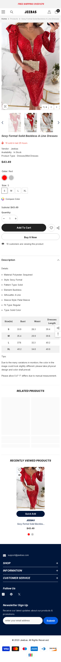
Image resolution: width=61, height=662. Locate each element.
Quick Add (30, 514)
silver (32, 534)
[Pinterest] (11, 594)
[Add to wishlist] (51, 228)
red (28, 534)
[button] (51, 107)
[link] (15, 441)
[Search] (11, 12)
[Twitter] (19, 594)
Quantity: (6, 212)
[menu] (3, 12)
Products (14, 19)
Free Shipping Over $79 (31, 4)
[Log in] (49, 12)
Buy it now (30, 237)
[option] (30, 66)
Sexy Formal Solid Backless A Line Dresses (30, 524)
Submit (51, 620)
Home (4, 19)
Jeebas (14, 148)
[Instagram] (3, 594)
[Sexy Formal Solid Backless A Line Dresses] (30, 488)
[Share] (57, 228)
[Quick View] (19, 475)
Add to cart (24, 227)
